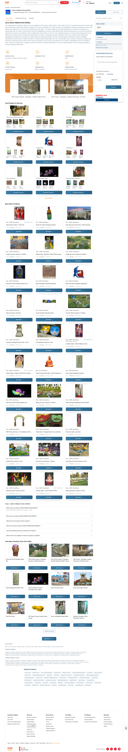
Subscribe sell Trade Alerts (91, 721)
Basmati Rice (57, 672)
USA (47, 743)
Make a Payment (31, 734)
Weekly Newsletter (31, 736)
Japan (8, 743)
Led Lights (45, 682)
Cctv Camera (53, 682)
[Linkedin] (111, 749)
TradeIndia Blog (30, 721)
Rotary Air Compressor (66, 675)
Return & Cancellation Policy (14, 721)
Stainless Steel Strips (51, 680)
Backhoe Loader (66, 672)
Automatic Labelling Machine (50, 677)
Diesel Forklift (63, 677)
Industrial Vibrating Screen (39, 675)
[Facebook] (107, 749)
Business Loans (49, 726)
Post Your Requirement (90, 717)
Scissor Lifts (27, 675)
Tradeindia (7, 7)
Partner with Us (30, 731)
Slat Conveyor (81, 680)
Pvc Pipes (54, 685)
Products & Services (21, 18)
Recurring (110, 74)
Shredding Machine (29, 677)
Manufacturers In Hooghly (102, 47)
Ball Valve (60, 682)
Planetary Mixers (29, 682)
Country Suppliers (108, 721)
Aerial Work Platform (73, 677)
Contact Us (29, 729)
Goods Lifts (27, 685)
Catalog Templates (50, 728)
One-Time (101, 74)
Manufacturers (107, 717)
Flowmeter (56, 675)
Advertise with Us (50, 717)
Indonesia (32, 743)
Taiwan (17, 743)
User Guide (10, 719)
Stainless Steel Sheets (38, 680)
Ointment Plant (90, 680)
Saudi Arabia (42, 743)
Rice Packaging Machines (92, 675)
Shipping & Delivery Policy (13, 724)
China (13, 743)
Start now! (106, 99)
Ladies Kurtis (38, 682)
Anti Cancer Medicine (70, 682)
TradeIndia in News (31, 724)
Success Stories (30, 719)
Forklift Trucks (36, 672)
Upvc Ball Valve (79, 685)
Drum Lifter (89, 672)
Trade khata (49, 724)
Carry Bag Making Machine (78, 672)
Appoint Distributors (50, 730)
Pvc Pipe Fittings (62, 685)
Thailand (22, 743)
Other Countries (56, 743)
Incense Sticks (89, 682)
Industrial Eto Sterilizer (79, 675)
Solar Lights (98, 682)
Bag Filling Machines (63, 680)
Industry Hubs (107, 719)
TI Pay (47, 721)
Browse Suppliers (89, 719)
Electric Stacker (98, 672)
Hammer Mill (39, 677)
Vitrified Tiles (35, 685)
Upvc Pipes (71, 685)
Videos (105, 726)
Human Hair (27, 672)
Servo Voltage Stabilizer (46, 672)
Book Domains (49, 719)
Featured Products (108, 724)
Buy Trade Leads (69, 719)
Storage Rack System (85, 677)
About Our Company (31, 717)
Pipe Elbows (88, 685)
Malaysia (27, 743)
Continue (113, 87)
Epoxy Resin (95, 677)
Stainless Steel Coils (45, 685)
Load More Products (49, 631)
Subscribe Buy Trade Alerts (71, 721)
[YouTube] (119, 749)
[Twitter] (115, 749)
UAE (37, 743)
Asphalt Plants (73, 680)
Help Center (10, 717)
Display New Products (70, 717)
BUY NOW (18, 231)
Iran (50, 743)
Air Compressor (80, 682)
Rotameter (49, 675)
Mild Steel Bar (28, 680)
